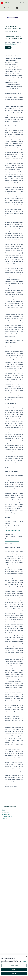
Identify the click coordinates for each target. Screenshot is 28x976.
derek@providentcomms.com (12, 541)
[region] (14, 965)
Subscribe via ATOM (7, 816)
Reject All (14, 969)
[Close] (26, 956)
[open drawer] (26, 3)
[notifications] (23, 3)
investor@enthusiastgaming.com (13, 530)
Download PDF (5, 812)
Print (3, 810)
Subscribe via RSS (6, 814)
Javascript (5, 818)
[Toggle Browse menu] (23, 8)
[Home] (7, 3)
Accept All (14, 973)
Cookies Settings (14, 965)
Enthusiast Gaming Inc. (10, 44)
